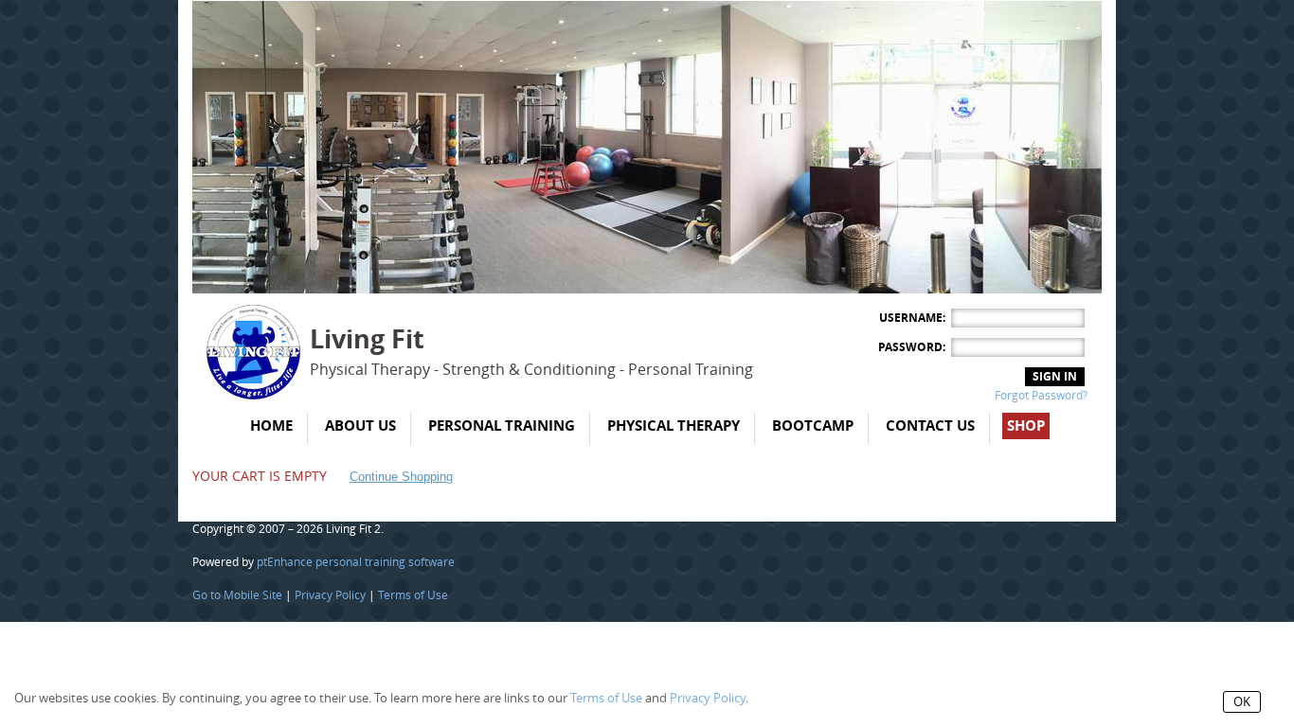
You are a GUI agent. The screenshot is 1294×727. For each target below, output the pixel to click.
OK (1241, 702)
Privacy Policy (330, 595)
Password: (911, 347)
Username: (912, 318)
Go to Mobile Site (237, 595)
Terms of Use (413, 595)
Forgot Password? (1041, 395)
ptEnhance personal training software (356, 562)
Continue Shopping (401, 477)
